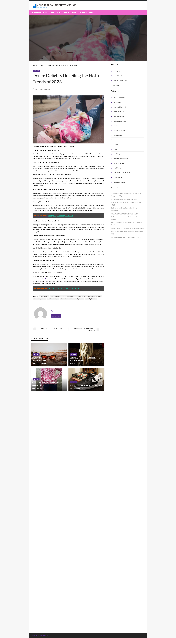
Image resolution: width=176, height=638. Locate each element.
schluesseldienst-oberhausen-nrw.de (122, 430)
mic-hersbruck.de (116, 385)
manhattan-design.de (117, 554)
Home (74, 12)
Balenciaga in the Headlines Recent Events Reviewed (85, 359)
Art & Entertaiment (119, 97)
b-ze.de (113, 618)
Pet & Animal (117, 168)
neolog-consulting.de (117, 400)
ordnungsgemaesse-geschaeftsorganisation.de (125, 350)
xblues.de (114, 583)
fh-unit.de (114, 295)
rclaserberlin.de (116, 297)
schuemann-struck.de (118, 510)
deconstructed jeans (68, 296)
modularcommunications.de (120, 348)
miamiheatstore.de (117, 388)
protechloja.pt (115, 243)
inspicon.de (114, 611)
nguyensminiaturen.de (118, 538)
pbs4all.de (114, 369)
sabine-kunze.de (116, 540)
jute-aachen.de (115, 470)
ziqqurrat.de (115, 281)
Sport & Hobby (117, 177)
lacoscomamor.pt (116, 250)
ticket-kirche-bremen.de (119, 447)
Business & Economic (39, 12)
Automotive (117, 102)
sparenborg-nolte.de (117, 322)
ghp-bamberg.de (116, 360)
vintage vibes (79, 299)
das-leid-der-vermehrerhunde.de (121, 437)
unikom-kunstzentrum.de (119, 320)
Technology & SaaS (86, 12)
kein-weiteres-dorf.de (118, 458)
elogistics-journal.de (117, 425)
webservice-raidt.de (117, 524)
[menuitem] (40, 12)
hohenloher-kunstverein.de (119, 493)
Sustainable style (53, 299)
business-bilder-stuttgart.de (120, 580)
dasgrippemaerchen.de (118, 557)
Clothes (43, 65)
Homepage (35, 65)
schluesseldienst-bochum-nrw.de (121, 367)
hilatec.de (114, 308)
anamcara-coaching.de (118, 404)
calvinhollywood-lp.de (118, 477)
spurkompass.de (116, 264)
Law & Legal (117, 154)
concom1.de (115, 564)
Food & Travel (56, 12)
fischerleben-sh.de (117, 355)
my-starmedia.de (116, 418)
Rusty (37, 89)
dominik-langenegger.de (118, 374)
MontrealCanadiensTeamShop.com (44, 279)
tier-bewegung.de (116, 327)
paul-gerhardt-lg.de (117, 568)
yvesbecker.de (115, 444)
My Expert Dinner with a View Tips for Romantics (126, 237)
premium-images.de (117, 331)
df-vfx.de (114, 503)
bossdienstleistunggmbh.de (120, 283)
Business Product (118, 111)
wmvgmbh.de (115, 561)
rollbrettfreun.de (116, 453)
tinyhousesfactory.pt (117, 252)
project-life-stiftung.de (118, 608)
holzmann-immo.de (117, 613)
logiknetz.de (115, 266)
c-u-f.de (113, 599)
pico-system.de (116, 442)
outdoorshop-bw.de (117, 352)
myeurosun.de (115, 285)
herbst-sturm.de (116, 606)
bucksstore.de (115, 336)
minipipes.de (115, 371)
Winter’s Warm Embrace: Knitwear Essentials (47, 383)
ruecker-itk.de (115, 411)
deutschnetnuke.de (117, 465)
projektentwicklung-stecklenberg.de (122, 345)
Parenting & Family (119, 163)
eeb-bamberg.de (116, 514)
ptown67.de (115, 460)
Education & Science (119, 121)
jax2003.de (114, 343)
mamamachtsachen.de (118, 409)
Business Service (118, 116)
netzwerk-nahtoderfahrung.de (120, 428)
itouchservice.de (116, 576)
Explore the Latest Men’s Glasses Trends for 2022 (46, 359)
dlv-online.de (115, 376)
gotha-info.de (115, 592)
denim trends (81, 296)
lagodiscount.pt (116, 248)
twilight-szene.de (116, 414)
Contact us (116, 71)
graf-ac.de (114, 271)
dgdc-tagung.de (116, 397)
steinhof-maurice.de (117, 338)
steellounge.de (115, 257)
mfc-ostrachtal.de (116, 536)
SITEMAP (116, 85)
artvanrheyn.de (116, 329)
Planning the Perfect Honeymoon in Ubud (124, 199)
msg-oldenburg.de (117, 543)
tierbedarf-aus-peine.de (118, 467)
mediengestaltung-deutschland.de (121, 276)
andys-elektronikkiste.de (119, 278)
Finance (115, 126)
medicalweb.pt (116, 245)
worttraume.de (116, 259)
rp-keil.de (114, 304)
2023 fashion (44, 296)
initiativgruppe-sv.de (117, 324)
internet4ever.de (116, 512)
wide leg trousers (91, 299)
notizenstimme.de (116, 262)
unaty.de (113, 269)
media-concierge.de (117, 601)
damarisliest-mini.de (117, 362)
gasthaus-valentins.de (118, 381)
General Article (118, 140)
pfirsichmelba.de (116, 552)
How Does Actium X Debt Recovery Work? (124, 213)
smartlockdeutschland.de (119, 392)
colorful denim (55, 296)
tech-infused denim (66, 299)
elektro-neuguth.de (117, 559)
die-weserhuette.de (117, 484)
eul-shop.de (114, 547)
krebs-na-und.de (116, 500)
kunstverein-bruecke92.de (119, 440)
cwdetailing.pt (115, 255)
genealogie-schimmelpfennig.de (121, 507)
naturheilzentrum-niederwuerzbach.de (123, 472)
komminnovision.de (117, 315)
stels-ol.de (114, 488)
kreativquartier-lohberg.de (119, 550)
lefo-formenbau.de (117, 288)
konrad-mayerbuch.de (118, 364)
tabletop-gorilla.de (117, 402)
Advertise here (117, 76)
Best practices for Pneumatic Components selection (127, 228)
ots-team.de (115, 341)
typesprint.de (115, 616)
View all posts (56, 316)
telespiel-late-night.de (118, 528)
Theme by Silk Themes (40, 635)
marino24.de (115, 378)
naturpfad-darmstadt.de (118, 292)
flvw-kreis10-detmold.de (119, 432)
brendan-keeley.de (117, 290)
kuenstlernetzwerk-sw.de (119, 357)
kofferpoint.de (115, 486)
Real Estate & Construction (121, 172)
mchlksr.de (114, 317)
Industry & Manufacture (120, 158)
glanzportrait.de (116, 449)
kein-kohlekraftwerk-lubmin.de (121, 456)
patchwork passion (39, 299)
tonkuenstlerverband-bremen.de (121, 604)
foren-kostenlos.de (117, 498)
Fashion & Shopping (119, 130)
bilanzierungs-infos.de (118, 334)
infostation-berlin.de (117, 312)
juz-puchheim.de (116, 421)
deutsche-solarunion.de (118, 273)
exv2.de (113, 423)
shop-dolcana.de (116, 566)
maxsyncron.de (116, 463)
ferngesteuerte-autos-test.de (120, 395)
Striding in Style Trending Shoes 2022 (86, 385)
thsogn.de (114, 571)
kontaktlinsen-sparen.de (118, 481)
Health (66, 12)
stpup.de (114, 521)
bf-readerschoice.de (117, 496)
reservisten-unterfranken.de (120, 306)
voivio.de (114, 625)
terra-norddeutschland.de (119, 505)
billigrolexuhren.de (117, 416)
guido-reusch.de (116, 474)
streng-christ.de (116, 383)
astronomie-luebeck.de (118, 620)
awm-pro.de (115, 299)
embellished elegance (94, 296)
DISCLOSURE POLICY (120, 80)
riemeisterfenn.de (116, 435)
